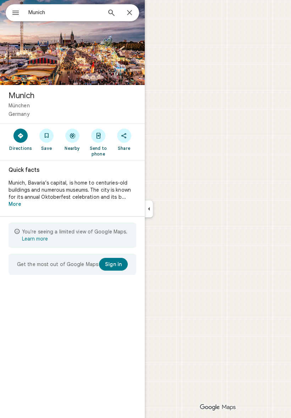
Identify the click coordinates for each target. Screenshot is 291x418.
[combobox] (64, 12)
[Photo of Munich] (72, 42)
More (15, 204)
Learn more (35, 239)
